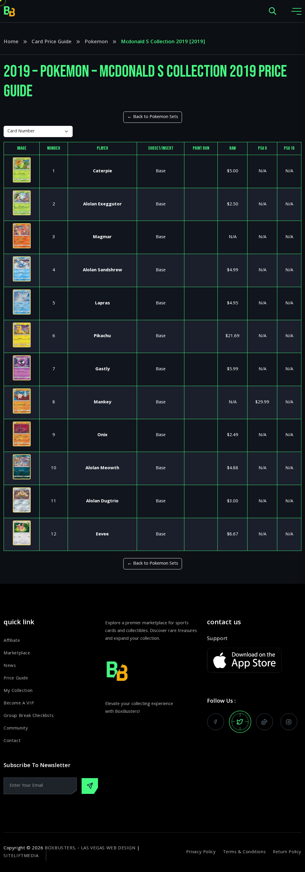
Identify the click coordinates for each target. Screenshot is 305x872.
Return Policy (287, 852)
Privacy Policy (201, 852)
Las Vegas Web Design (108, 848)
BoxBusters (60, 848)
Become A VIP (19, 703)
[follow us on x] (240, 721)
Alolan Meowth (102, 468)
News (10, 666)
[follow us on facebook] (215, 721)
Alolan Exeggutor (102, 204)
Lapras (102, 303)
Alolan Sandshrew (102, 270)
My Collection (18, 691)
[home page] (9, 11)
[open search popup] (272, 11)
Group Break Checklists (29, 716)
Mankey (102, 402)
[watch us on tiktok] (264, 721)
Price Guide (16, 678)
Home (11, 42)
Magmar (102, 237)
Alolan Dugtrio (102, 501)
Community (16, 728)
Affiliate (12, 641)
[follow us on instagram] (289, 721)
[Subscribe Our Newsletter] (90, 786)
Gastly (102, 369)
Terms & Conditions (244, 852)
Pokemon (96, 42)
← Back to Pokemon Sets (152, 117)
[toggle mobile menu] (296, 11)
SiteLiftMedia (21, 856)
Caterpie (102, 171)
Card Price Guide (51, 42)
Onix (102, 435)
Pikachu (102, 336)
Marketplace (17, 653)
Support (217, 639)
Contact (12, 741)
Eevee (102, 534)
